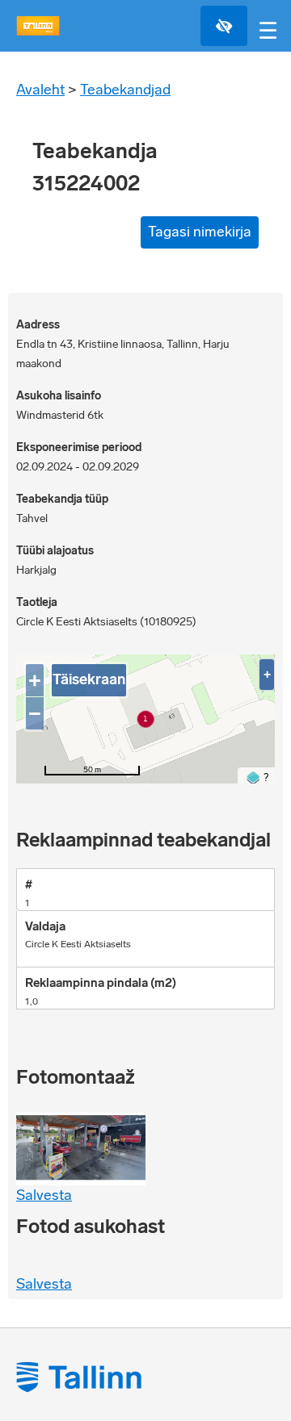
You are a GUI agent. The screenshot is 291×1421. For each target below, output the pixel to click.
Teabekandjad (125, 89)
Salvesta (44, 1195)
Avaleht (40, 89)
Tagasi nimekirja (199, 231)
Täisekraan (89, 679)
